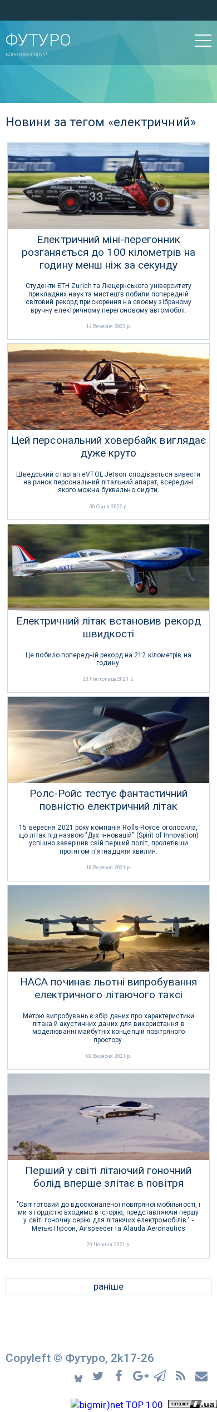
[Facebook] (120, 1375)
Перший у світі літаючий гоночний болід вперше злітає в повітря (108, 1177)
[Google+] (141, 1375)
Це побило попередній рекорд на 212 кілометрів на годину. (108, 659)
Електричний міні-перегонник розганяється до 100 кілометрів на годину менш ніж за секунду (108, 252)
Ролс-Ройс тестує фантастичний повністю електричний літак (108, 799)
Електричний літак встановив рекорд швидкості (108, 627)
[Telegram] (161, 1375)
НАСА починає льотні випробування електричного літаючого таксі (108, 988)
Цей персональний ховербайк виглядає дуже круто (108, 446)
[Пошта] (202, 1375)
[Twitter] (100, 1375)
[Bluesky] (79, 1375)
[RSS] (182, 1375)
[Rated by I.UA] (192, 1404)
